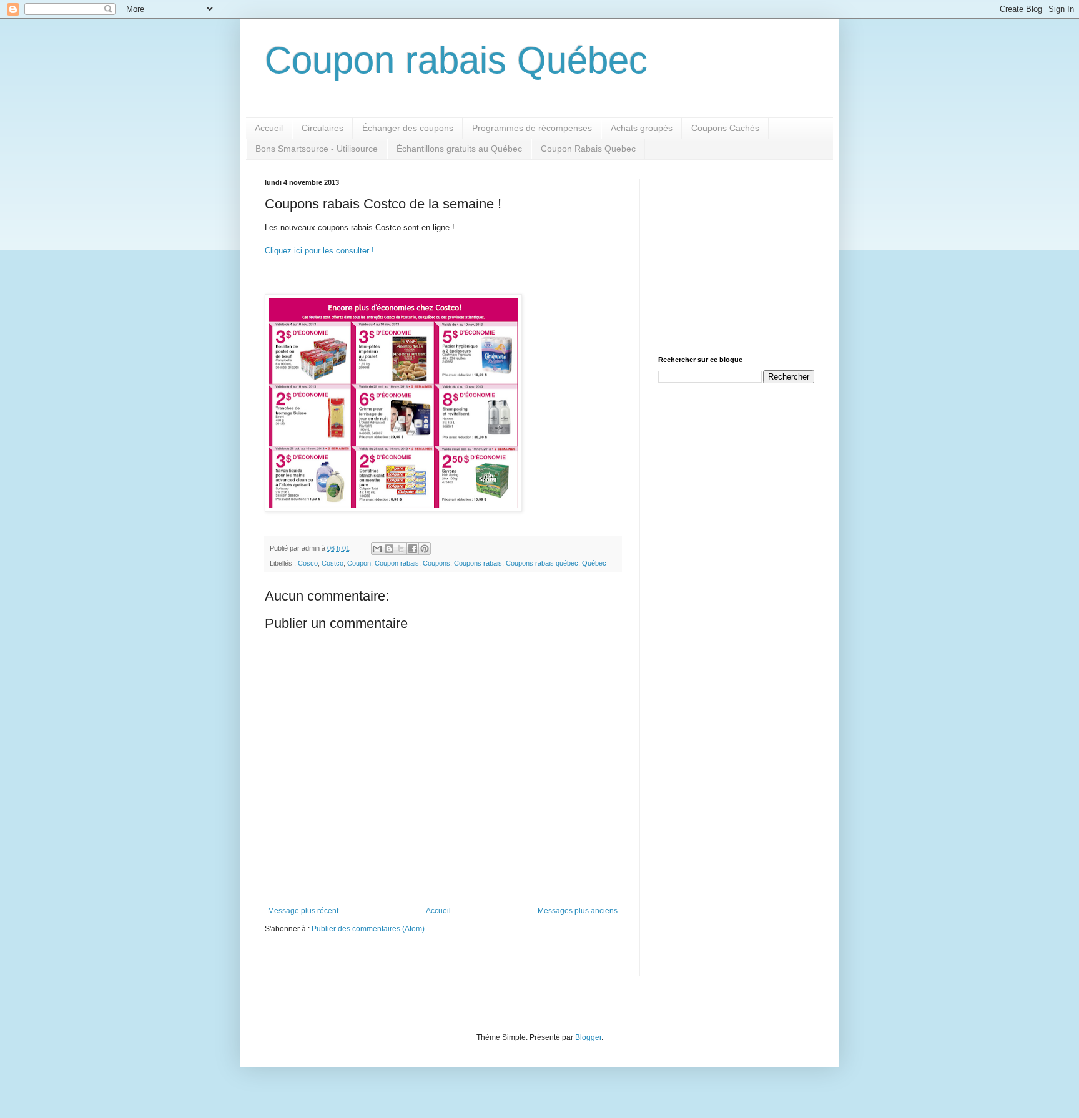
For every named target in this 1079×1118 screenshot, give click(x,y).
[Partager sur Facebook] (412, 548)
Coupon (359, 563)
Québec (594, 563)
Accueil (269, 128)
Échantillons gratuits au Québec (459, 149)
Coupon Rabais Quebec (588, 149)
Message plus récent (303, 910)
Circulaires (322, 128)
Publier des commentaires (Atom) (368, 928)
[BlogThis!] (389, 548)
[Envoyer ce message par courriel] (377, 548)
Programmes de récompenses (532, 128)
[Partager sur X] (401, 548)
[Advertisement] (736, 257)
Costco (332, 563)
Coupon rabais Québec (456, 60)
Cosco (308, 563)
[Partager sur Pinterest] (424, 548)
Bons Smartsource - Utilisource (316, 149)
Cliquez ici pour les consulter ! (319, 250)
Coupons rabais (478, 563)
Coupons (436, 563)
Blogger (588, 1037)
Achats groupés (642, 128)
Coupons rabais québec (542, 563)
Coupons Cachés (725, 128)
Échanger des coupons (407, 128)
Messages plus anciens (578, 910)
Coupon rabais (397, 563)
